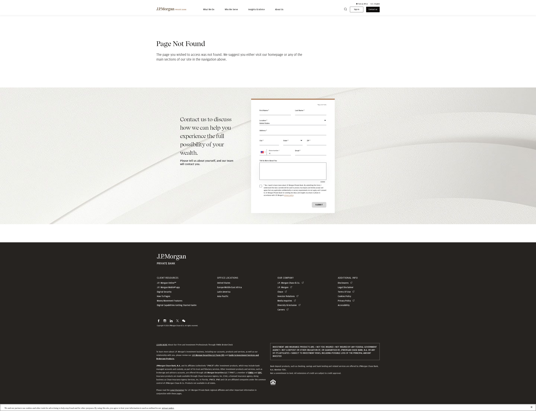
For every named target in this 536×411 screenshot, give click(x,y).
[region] (268, 407)
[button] (362, 4)
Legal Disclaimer (177, 390)
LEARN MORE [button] (161, 344)
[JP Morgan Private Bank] (171, 263)
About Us (279, 9)
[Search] (345, 10)
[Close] (531, 407)
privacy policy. (168, 408)
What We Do (208, 9)
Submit (319, 205)
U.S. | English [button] (375, 4)
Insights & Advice (256, 9)
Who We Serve (231, 9)
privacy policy (288, 195)
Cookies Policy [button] (344, 296)
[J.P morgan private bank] (171, 9)
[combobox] (292, 132)
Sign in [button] (356, 9)
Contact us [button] (372, 9)
